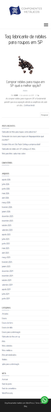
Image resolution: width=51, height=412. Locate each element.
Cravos (4, 318)
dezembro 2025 (7, 216)
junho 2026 (6, 188)
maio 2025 (5, 248)
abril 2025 (5, 253)
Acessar (5, 379)
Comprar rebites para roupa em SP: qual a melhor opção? (25, 84)
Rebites (25, 90)
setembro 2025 (7, 230)
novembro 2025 (7, 220)
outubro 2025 (6, 225)
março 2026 (6, 202)
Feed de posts (7, 384)
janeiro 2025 (6, 266)
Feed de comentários (9, 388)
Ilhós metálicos (7, 350)
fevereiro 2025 (7, 262)
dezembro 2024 (7, 271)
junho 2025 (6, 243)
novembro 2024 (7, 275)
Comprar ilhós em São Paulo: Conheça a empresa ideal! (21, 144)
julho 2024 (5, 294)
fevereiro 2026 (7, 207)
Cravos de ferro (7, 323)
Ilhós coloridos (7, 345)
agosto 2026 (6, 179)
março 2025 (6, 257)
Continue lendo (29, 105)
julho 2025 (5, 239)
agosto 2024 (6, 289)
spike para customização (10, 364)
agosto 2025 (6, 234)
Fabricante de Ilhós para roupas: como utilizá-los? (19, 132)
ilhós (3, 341)
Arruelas (5, 313)
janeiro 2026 (6, 211)
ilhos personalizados (9, 355)
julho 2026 (5, 184)
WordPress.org (7, 393)
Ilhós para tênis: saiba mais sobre (13, 153)
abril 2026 (5, 198)
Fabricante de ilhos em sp (11, 336)
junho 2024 (6, 298)
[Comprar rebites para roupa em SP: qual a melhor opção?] (25, 65)
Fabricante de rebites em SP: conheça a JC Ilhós (18, 149)
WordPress (30, 403)
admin (16, 95)
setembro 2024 (7, 285)
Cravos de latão (7, 327)
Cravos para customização (11, 332)
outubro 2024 (6, 280)
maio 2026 (5, 193)
